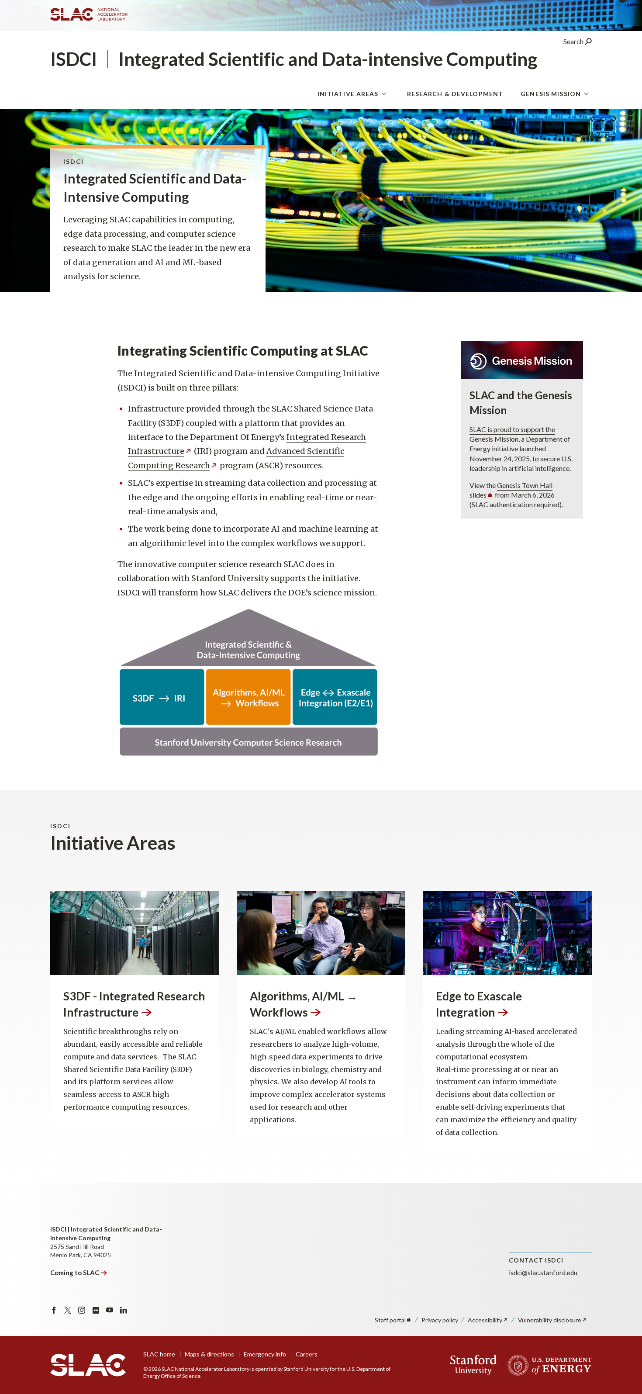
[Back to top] (621, 1366)
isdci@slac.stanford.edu (543, 1272)
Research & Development (455, 93)
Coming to (74, 1272)
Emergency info (265, 1354)
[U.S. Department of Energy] (547, 1365)
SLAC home (159, 1354)
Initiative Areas (348, 93)
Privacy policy (439, 1320)
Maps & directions (209, 1354)
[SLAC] (88, 1365)
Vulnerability (549, 1320)
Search (574, 41)
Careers (307, 1354)
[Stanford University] (473, 1365)
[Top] (621, 1280)
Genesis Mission (551, 93)
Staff (390, 1320)
